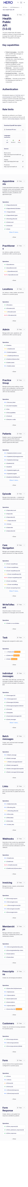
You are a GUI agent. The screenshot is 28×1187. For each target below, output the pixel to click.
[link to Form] (1, 1060)
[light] (21, 2)
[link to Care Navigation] (1, 545)
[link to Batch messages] (1, 736)
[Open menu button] (24, 2)
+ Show (14, 237)
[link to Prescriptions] (1, 971)
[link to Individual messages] (1, 673)
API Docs (5, 7)
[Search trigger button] (18, 2)
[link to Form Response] (1, 1107)
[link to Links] (1, 786)
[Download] (23, 130)
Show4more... (14, 480)
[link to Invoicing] (1, 882)
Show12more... (14, 232)
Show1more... (14, 722)
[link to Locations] (1, 289)
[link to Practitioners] (1, 245)
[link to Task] (1, 637)
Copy (20, 14)
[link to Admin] (1, 329)
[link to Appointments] (1, 181)
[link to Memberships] (1, 926)
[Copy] (23, 155)
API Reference (15, 7)
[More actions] (24, 14)
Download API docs (11, 129)
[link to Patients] (1, 433)
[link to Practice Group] (1, 380)
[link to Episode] (1, 493)
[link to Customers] (1, 1023)
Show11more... (14, 591)
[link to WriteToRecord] (1, 604)
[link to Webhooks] (1, 838)
